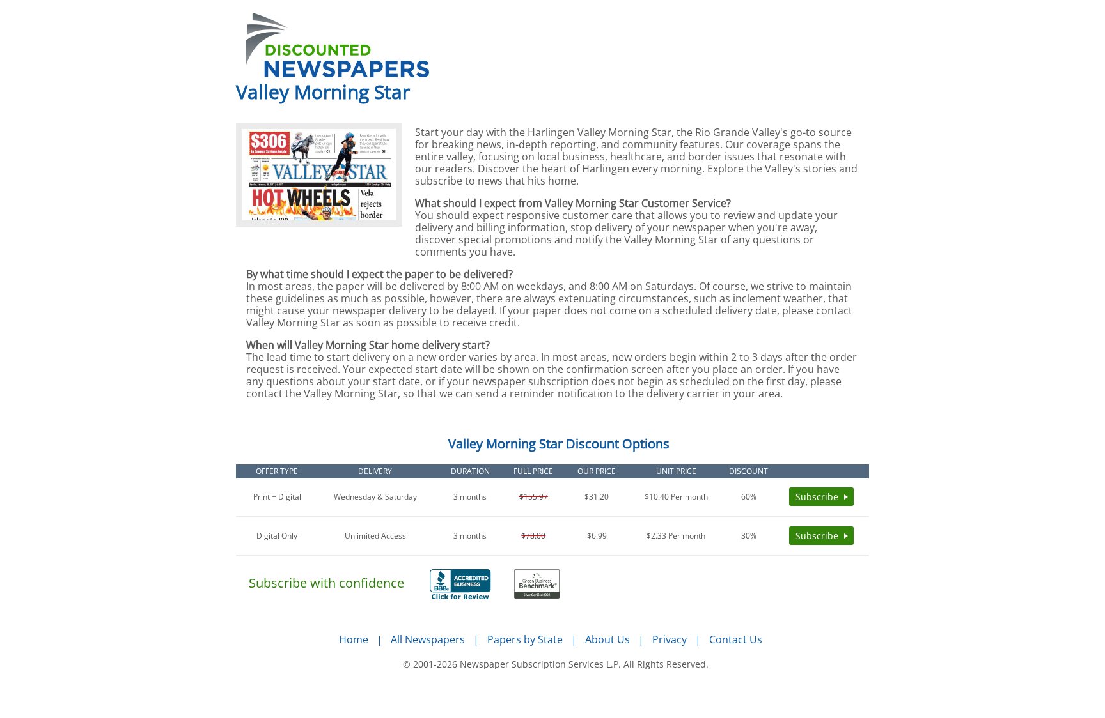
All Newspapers (428, 639)
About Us (607, 639)
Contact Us (735, 639)
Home (353, 639)
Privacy (669, 639)
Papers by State (525, 639)
